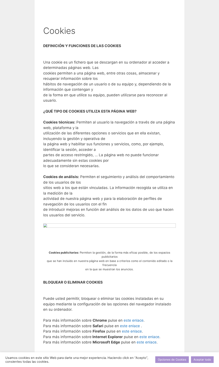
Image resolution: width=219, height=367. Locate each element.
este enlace (134, 320)
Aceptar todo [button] (202, 359)
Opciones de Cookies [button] (172, 359)
